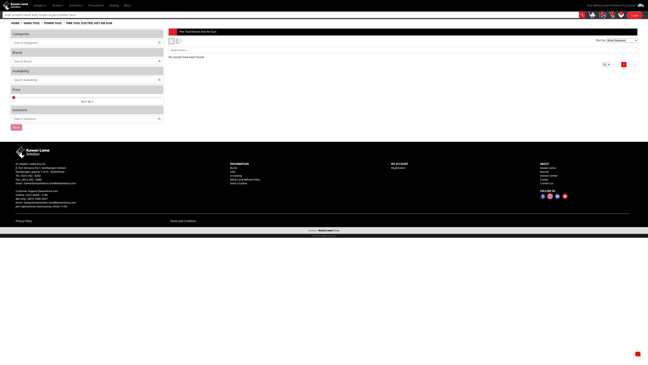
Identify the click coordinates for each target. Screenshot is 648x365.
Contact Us (546, 183)
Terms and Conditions (183, 221)
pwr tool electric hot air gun (89, 23)
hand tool (32, 23)
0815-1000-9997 (38, 198)
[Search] (582, 15)
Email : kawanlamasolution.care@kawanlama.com (46, 202)
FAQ (232, 171)
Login (634, 15)
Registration (398, 167)
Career (544, 179)
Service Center (549, 175)
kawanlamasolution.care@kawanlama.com (50, 183)
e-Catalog (236, 175)
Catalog (114, 5)
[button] (40, 5)
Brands (544, 171)
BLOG (233, 167)
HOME (15, 23)
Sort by (600, 40)
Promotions (96, 5)
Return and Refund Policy (245, 179)
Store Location (238, 183)
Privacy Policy (24, 221)
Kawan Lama (548, 167)
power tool (53, 23)
